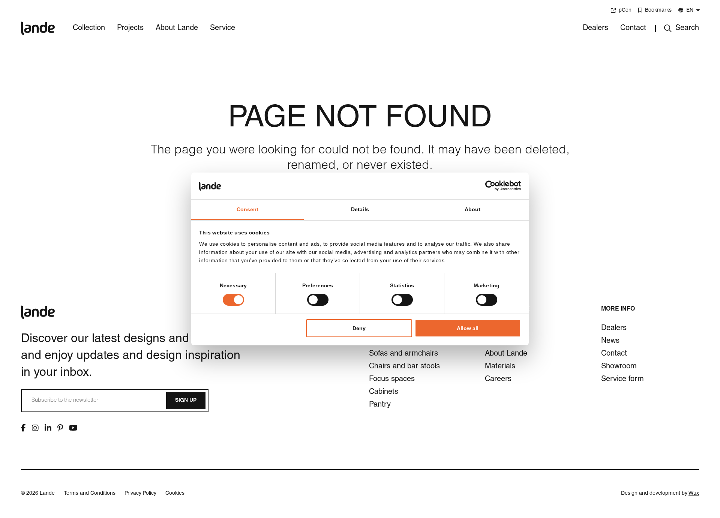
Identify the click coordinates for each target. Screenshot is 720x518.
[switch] (317, 300)
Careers (498, 379)
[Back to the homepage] (38, 23)
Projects (130, 28)
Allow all (467, 328)
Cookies (174, 493)
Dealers (595, 28)
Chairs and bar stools (404, 367)
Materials (500, 367)
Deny (359, 328)
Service (222, 28)
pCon (625, 10)
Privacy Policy (140, 493)
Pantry (380, 405)
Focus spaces (392, 379)
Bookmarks (658, 10)
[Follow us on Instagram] (35, 428)
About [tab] (473, 209)
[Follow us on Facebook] (23, 428)
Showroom (619, 367)
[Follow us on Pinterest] (60, 428)
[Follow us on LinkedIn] (48, 428)
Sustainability (506, 341)
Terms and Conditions (90, 493)
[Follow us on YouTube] (73, 428)
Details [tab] (360, 209)
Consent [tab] (248, 209)
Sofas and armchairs (403, 354)
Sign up (185, 400)
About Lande (177, 28)
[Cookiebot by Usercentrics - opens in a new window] (488, 185)
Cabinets (383, 392)
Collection (89, 28)
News (610, 341)
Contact (633, 28)
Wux (693, 493)
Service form (622, 379)
